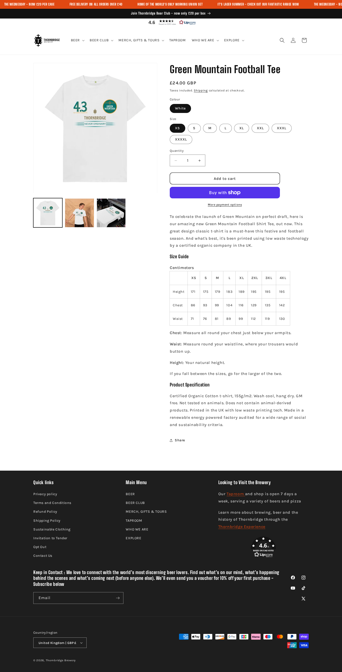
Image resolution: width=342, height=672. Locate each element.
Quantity (177, 151)
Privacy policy (45, 494)
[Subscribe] (117, 598)
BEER (130, 494)
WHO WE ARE (137, 529)
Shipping (201, 90)
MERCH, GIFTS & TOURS (146, 511)
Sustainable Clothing (52, 529)
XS (177, 128)
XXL (260, 128)
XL (241, 128)
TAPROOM (134, 520)
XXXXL (181, 139)
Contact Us (42, 556)
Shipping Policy (47, 520)
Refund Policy (45, 511)
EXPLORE (133, 538)
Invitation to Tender (50, 538)
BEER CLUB (135, 503)
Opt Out (39, 547)
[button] (171, 22)
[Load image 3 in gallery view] (111, 212)
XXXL (281, 128)
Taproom (236, 493)
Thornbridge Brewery (61, 660)
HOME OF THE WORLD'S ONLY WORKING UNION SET (170, 4)
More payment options (225, 204)
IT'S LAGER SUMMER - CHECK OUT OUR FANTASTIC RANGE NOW (258, 4)
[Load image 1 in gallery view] (47, 212)
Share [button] (180, 440)
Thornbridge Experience (241, 526)
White (180, 108)
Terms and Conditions (52, 503)
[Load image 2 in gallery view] (79, 212)
